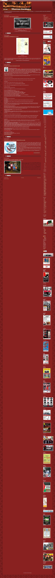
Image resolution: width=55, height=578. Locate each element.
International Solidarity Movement (45, 233)
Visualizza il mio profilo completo (44, 248)
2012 (44, 120)
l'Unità (44, 209)
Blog (44, 16)
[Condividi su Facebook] (9, 33)
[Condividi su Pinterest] (10, 33)
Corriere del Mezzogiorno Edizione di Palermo (45, 201)
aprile (45, 163)
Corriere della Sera (45, 204)
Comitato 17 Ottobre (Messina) (45, 186)
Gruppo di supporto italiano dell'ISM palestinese (45, 191)
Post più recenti (6, 177)
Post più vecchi (39, 177)
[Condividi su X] (8, 33)
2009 (44, 169)
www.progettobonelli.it (8, 134)
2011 (44, 121)
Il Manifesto (45, 206)
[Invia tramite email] (7, 33)
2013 (44, 119)
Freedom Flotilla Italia (45, 231)
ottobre (45, 127)
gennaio (45, 167)
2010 (44, 122)
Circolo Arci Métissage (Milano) (45, 184)
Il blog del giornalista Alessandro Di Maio (45, 194)
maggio (45, 135)
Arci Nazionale (45, 174)
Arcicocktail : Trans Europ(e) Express (11, 16)
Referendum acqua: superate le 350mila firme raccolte (14, 140)
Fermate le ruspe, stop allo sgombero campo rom (13, 159)
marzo (45, 164)
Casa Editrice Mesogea (45, 176)
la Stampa (45, 211)
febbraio (45, 166)
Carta (44, 199)
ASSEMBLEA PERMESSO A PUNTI (11, 36)
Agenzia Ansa (45, 198)
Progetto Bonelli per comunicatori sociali (12, 65)
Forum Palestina (45, 229)
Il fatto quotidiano (45, 205)
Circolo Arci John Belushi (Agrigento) (45, 182)
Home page (22, 177)
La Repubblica (45, 210)
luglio (45, 132)
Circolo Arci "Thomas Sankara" (45, 237)
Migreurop (45, 195)
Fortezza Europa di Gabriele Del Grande (45, 188)
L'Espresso (45, 208)
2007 (44, 171)
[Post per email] (5, 62)
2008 (44, 170)
